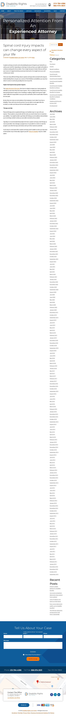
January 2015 (53, 442)
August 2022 (53, 231)
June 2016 (52, 399)
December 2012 (54, 505)
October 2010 (53, 572)
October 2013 (53, 480)
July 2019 (52, 322)
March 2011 (53, 559)
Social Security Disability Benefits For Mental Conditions (56, 96)
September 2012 (54, 513)
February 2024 (53, 188)
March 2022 (53, 243)
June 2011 (52, 551)
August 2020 (53, 292)
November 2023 (54, 195)
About (9, 11)
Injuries (52, 66)
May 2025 (52, 149)
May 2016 (52, 401)
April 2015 (52, 434)
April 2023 (52, 213)
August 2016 (53, 394)
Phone (45, 633)
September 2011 (54, 544)
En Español (47, 11)
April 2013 (52, 495)
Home (2, 11)
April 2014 (52, 465)
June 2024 (52, 177)
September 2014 (54, 452)
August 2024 (53, 172)
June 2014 (52, 460)
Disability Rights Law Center (17, 57)
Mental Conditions (54, 69)
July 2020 (52, 294)
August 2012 (53, 516)
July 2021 (52, 264)
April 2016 (52, 404)
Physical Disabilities (55, 71)
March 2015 (53, 437)
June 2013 (52, 490)
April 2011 (52, 556)
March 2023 (53, 216)
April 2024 (52, 182)
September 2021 (54, 259)
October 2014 (53, 450)
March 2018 (53, 363)
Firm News (52, 64)
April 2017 (52, 373)
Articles (28, 11)
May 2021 (52, 269)
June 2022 (52, 236)
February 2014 (53, 470)
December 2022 (54, 223)
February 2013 (53, 500)
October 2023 (53, 198)
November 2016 (54, 386)
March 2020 (53, 305)
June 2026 (52, 116)
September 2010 (54, 574)
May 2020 (52, 299)
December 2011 (54, 536)
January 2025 (53, 160)
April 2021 (52, 271)
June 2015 (52, 429)
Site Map (20, 713)
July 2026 (52, 114)
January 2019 (53, 338)
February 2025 (53, 157)
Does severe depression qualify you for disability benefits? (56, 606)
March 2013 (53, 498)
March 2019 (53, 332)
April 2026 (52, 121)
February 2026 (53, 127)
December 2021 (54, 251)
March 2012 (53, 528)
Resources (38, 11)
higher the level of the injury (13, 88)
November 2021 (54, 254)
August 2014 (53, 455)
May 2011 (52, 554)
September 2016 (54, 391)
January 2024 (53, 190)
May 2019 (52, 327)
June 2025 (52, 147)
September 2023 (54, 200)
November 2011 (54, 538)
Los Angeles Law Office (14, 697)
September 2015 (54, 422)
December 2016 (54, 383)
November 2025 (54, 134)
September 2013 (54, 483)
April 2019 (52, 330)
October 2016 (53, 388)
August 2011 (53, 546)
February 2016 (53, 409)
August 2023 (53, 203)
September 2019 (54, 317)
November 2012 (54, 508)
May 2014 (52, 462)
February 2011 (53, 561)
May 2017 (52, 371)
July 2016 (52, 396)
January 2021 (53, 279)
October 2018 (53, 345)
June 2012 (52, 521)
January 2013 (53, 503)
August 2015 (53, 424)
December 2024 (54, 162)
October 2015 (53, 419)
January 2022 (53, 249)
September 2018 (54, 348)
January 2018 (53, 368)
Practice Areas (18, 11)
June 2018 (52, 355)
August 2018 (53, 350)
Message (6, 640)
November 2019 (54, 312)
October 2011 (53, 541)
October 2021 (53, 256)
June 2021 (52, 266)
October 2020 (53, 287)
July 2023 (52, 205)
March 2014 (53, 467)
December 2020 (54, 282)
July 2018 (52, 353)
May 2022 (52, 238)
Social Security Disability (56, 78)
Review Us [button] (23, 705)
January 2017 (53, 381)
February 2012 (53, 531)
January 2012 (53, 533)
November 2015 (54, 416)
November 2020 (54, 284)
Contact (62, 11)
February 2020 (53, 307)
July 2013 (52, 488)
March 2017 (53, 376)
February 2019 (53, 335)
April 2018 (52, 361)
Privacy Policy (26, 713)
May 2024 (52, 180)
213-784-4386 (59, 3)
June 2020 (52, 297)
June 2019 (52, 325)
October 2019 (53, 315)
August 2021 (53, 261)
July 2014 (52, 457)
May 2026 (52, 119)
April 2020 (52, 302)
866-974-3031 (59, 6)
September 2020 (54, 289)
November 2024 (54, 165)
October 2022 (53, 226)
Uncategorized (53, 105)
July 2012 (52, 518)
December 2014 (54, 444)
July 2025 (52, 144)
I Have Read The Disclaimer (33, 654)
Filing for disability (33, 131)
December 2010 (54, 566)
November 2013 (54, 477)
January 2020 (53, 310)
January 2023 (53, 221)
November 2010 (54, 569)
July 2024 (52, 175)
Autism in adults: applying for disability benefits (55, 588)
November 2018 (54, 343)
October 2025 (53, 137)
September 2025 (54, 139)
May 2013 (52, 493)
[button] (64, 706)
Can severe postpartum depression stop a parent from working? (56, 595)
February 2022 (53, 246)
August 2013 (53, 485)
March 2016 (53, 406)
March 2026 (53, 124)
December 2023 (54, 193)
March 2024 (53, 185)
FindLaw (52, 713)
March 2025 (53, 155)
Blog (55, 11)
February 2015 (53, 439)
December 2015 (54, 414)
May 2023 (52, 210)
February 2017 (53, 378)
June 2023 (52, 208)
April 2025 (52, 152)
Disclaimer (33, 651)
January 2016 (53, 411)
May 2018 (52, 358)
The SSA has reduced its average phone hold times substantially (56, 612)
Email (25, 633)
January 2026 (53, 129)
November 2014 (54, 447)
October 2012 (53, 511)
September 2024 (54, 170)
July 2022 (52, 233)
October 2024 (53, 167)
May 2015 (52, 432)
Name (5, 633)
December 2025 (54, 132)
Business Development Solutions (39, 713)
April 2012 (52, 526)
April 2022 (52, 241)
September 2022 (54, 228)
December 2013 (54, 475)
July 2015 (52, 427)
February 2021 (53, 277)
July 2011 (52, 549)
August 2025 (53, 142)
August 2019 (53, 320)
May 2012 (52, 523)
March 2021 (53, 274)
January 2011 (53, 564)
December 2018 (54, 340)
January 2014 (53, 472)
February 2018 (53, 366)
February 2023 (53, 218)
